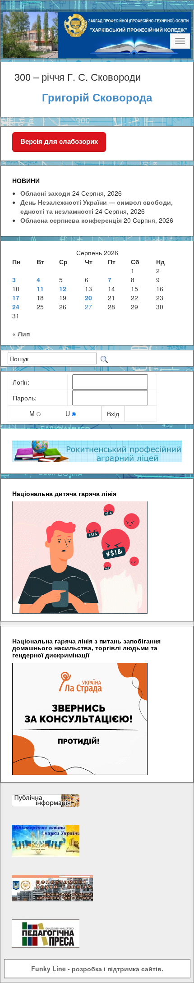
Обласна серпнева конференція (71, 220)
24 (15, 306)
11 (40, 288)
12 (62, 288)
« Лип (21, 333)
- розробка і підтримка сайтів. (97, 968)
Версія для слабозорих (59, 141)
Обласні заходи (45, 193)
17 (15, 297)
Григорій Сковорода (97, 97)
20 (88, 297)
